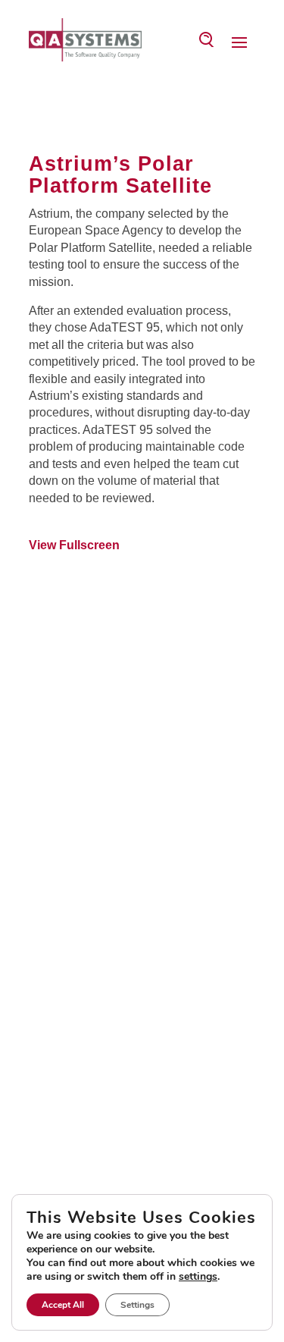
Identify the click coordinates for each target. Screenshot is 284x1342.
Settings (137, 1305)
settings (198, 1277)
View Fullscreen (74, 545)
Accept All (63, 1305)
